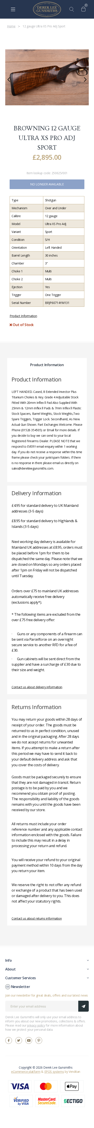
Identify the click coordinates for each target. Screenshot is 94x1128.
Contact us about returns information (37, 918)
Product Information (23, 316)
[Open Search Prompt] (72, 9)
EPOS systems (54, 1071)
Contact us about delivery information (37, 687)
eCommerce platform (25, 1071)
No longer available (47, 184)
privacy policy (36, 1025)
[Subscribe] (83, 1006)
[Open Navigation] (13, 9)
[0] (84, 9)
